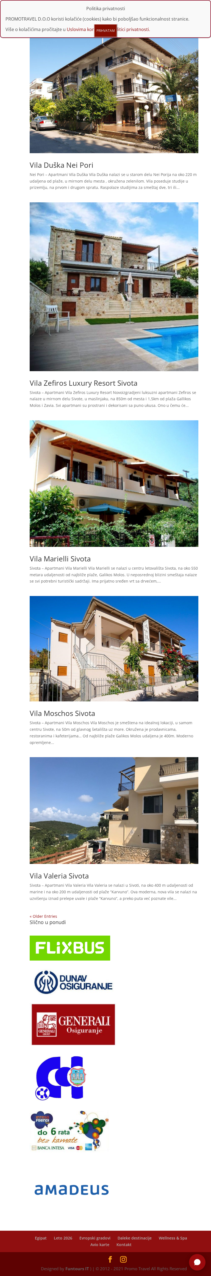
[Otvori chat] (197, 1262)
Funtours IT (77, 1268)
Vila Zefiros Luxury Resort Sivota (83, 383)
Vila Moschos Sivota (62, 713)
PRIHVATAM (105, 30)
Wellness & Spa (173, 1238)
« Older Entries (43, 916)
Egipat (41, 1238)
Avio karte (99, 1244)
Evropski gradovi (94, 1238)
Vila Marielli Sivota (60, 559)
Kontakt (124, 1244)
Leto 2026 (63, 1238)
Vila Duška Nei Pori (61, 165)
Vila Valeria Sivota (59, 876)
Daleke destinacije (135, 1238)
